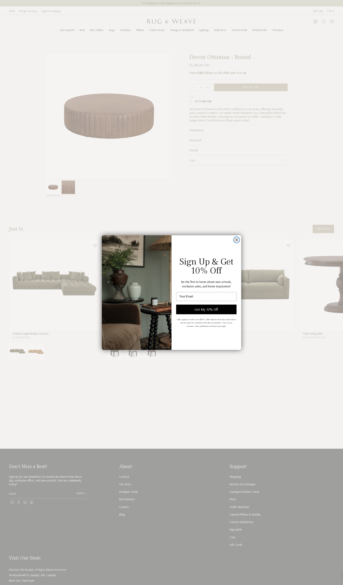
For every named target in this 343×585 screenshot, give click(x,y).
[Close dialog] (236, 240)
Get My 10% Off (206, 309)
